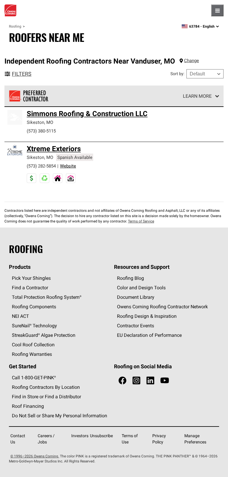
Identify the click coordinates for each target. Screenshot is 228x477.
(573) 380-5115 (41, 131)
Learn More (197, 96)
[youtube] (164, 381)
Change (191, 60)
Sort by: (177, 73)
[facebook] (122, 381)
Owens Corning (10, 10)
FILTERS (21, 73)
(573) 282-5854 (41, 166)
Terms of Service (141, 221)
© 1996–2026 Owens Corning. (34, 456)
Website (68, 166)
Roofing (15, 26)
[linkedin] (150, 381)
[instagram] (136, 381)
